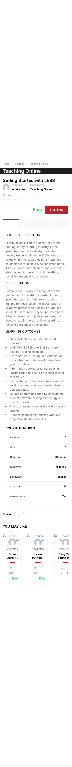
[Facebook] (16, 514)
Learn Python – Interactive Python (37, 556)
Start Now (56, 209)
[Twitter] (24, 514)
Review (7, 195)
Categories (37, 185)
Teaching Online (38, 163)
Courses (19, 163)
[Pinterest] (32, 514)
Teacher (16, 185)
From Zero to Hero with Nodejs (12, 556)
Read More (12, 538)
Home (6, 163)
